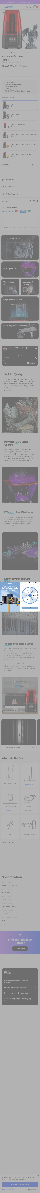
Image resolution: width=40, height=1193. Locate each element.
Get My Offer (30, 607)
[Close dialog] (39, 582)
